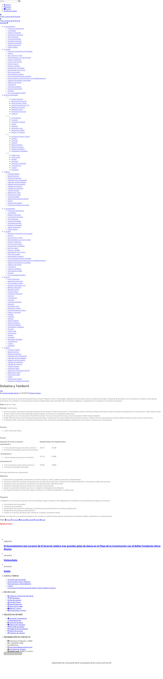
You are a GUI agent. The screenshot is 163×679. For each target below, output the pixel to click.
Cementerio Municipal (18, 112)
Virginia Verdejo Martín (10, 393)
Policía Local (15, 155)
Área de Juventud (15, 600)
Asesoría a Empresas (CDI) (20, 105)
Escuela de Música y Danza (20, 136)
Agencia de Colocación (19, 101)
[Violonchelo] (9, 553)
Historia (10, 53)
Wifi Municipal (14, 598)
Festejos (14, 138)
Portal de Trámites (14, 350)
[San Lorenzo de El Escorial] (10, 17)
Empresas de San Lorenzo (16, 70)
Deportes (14, 126)
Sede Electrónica (15, 620)
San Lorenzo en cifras (15, 55)
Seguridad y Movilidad (18, 163)
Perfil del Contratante (15, 225)
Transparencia (16, 165)
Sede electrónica (13, 176)
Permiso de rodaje (14, 375)
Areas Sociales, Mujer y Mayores (19, 582)
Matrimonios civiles (14, 373)
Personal (11, 329)
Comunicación (16, 118)
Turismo (14, 168)
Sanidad (14, 159)
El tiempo (11, 91)
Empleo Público (13, 47)
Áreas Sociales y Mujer (19, 103)
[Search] (0, 19)
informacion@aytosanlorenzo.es (20, 647)
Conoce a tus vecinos (15, 62)
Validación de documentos (16, 184)
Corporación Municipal (15, 35)
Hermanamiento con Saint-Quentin (19, 58)
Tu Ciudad (7, 231)
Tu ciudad (7, 49)
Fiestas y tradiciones (14, 60)
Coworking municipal (18, 122)
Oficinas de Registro (18, 149)
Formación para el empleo (17, 580)
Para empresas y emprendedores (19, 584)
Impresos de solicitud (15, 203)
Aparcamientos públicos (16, 74)
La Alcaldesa (12, 31)
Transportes (12, 85)
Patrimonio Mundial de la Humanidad (20, 51)
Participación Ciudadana (19, 151)
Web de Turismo (15, 608)
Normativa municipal (14, 41)
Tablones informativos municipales (19, 80)
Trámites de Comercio (15, 186)
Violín (7, 571)
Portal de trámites (14, 174)
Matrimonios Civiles (14, 192)
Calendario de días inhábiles (17, 182)
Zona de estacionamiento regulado (19, 76)
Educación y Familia (17, 130)
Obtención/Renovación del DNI (18, 199)
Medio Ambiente (16, 145)
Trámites (7, 172)
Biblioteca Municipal (18, 107)
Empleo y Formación (18, 132)
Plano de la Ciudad (16, 606)
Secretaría (14, 161)
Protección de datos (15, 623)
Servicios (11, 95)
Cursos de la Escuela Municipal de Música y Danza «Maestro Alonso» (32, 588)
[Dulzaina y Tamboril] (8, 395)
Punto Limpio (15, 157)
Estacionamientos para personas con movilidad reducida (27, 78)
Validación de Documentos (18, 629)
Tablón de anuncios (14, 45)
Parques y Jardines (14, 66)
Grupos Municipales (14, 39)
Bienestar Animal (17, 109)
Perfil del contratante (15, 43)
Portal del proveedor (16, 627)
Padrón (10, 201)
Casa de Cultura (13, 292)
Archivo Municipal (17, 99)
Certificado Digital (13, 197)
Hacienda (14, 141)
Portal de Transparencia (16, 28)
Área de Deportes (15, 604)
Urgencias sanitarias (14, 87)
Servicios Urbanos (17, 147)
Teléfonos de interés (14, 82)
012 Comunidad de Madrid (16, 93)
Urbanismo (15, 170)
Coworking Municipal (14, 302)
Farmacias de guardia (15, 89)
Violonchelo (10, 560)
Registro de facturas (14, 178)
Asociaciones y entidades (16, 68)
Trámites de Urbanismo (15, 188)
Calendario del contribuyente (17, 180)
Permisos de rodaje (14, 195)
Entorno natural (13, 64)
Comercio (14, 114)
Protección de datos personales (18, 205)
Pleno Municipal (13, 37)
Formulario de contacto (17, 649)
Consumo (14, 120)
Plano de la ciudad (14, 72)
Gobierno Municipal (14, 33)
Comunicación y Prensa (17, 610)
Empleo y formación (14, 312)
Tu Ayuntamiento (9, 26)
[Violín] (6, 564)
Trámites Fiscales (13, 190)
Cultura (13, 124)
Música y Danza (35, 393)
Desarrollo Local (17, 128)
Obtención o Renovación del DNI (19, 370)
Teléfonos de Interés (15, 265)
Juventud (14, 143)
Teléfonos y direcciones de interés (21, 596)
